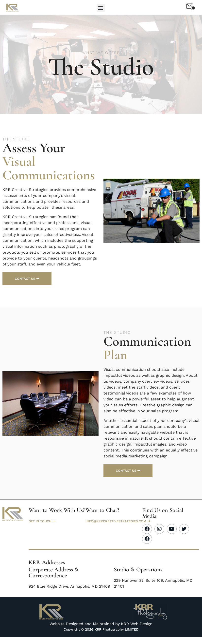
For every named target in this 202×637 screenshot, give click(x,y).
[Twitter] (184, 529)
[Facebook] (147, 529)
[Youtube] (172, 529)
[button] (101, 8)
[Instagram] (159, 529)
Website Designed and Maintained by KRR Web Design (101, 623)
